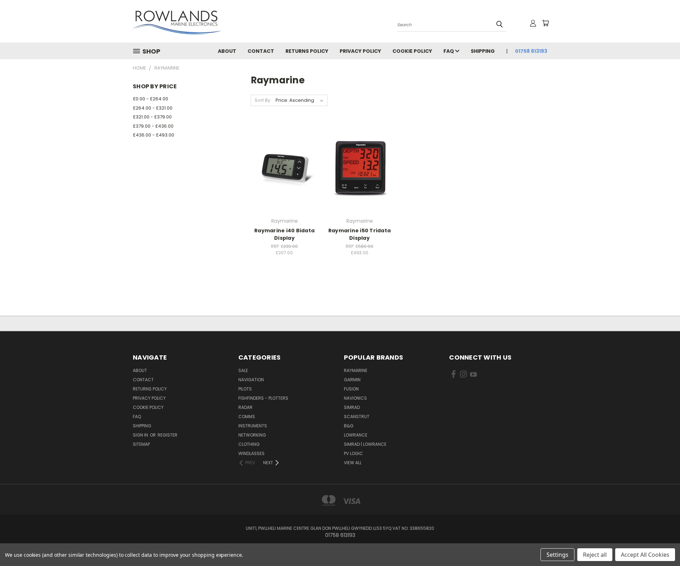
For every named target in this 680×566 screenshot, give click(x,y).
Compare (282, 167)
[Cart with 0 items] (545, 23)
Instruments (252, 426)
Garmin (352, 380)
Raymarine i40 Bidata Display (284, 234)
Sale (243, 370)
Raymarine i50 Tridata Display (359, 234)
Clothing (249, 444)
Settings (557, 555)
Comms (246, 417)
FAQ (449, 51)
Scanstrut (356, 417)
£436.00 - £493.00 (153, 135)
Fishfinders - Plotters (263, 398)
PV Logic (353, 453)
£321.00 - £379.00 (152, 116)
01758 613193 (531, 51)
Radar (245, 407)
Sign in (141, 435)
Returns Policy (306, 51)
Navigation (251, 380)
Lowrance (355, 435)
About (227, 51)
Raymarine (355, 370)
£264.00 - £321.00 (152, 108)
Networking (252, 435)
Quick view (284, 153)
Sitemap (141, 444)
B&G (348, 426)
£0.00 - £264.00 (150, 98)
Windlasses (251, 453)
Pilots (245, 389)
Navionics (355, 398)
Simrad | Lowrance (365, 444)
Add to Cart (284, 180)
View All (353, 463)
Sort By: (263, 100)
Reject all (595, 555)
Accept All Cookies (645, 555)
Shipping (483, 51)
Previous (661, 544)
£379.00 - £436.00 (153, 126)
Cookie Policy (412, 51)
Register (167, 435)
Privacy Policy (360, 51)
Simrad (352, 407)
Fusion (351, 389)
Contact (261, 51)
